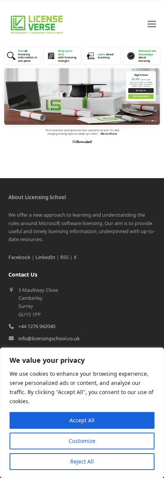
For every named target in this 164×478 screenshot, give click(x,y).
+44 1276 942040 (36, 326)
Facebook (19, 257)
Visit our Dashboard (141, 97)
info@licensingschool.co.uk (49, 338)
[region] (82, 413)
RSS (64, 257)
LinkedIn (45, 257)
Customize (82, 440)
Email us (141, 90)
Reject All (82, 461)
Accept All (82, 420)
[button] (152, 24)
